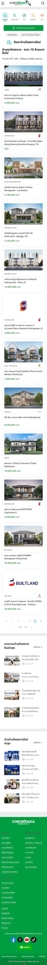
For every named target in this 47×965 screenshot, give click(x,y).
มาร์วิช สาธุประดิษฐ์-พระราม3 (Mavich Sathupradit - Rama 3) (20, 281)
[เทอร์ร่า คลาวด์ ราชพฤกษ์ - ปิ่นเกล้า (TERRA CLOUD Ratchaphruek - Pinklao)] (23, 582)
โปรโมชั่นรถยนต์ (7, 867)
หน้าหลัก (5, 908)
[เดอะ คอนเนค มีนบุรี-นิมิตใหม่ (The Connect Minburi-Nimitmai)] (23, 352)
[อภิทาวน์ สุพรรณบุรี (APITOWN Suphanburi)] (23, 490)
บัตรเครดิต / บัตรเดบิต (33, 842)
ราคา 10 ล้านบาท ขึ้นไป (30, 35)
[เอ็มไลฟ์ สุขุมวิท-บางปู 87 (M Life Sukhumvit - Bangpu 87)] (23, 214)
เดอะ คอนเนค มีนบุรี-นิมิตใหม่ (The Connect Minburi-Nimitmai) (23, 373)
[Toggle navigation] (2, 3)
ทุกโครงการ (12, 35)
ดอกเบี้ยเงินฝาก (31, 847)
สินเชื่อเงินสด (30, 838)
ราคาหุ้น (28, 857)
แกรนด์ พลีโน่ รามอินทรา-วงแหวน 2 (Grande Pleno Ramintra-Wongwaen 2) (23, 327)
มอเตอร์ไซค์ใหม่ (7, 847)
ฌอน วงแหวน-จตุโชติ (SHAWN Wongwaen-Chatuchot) (17, 557)
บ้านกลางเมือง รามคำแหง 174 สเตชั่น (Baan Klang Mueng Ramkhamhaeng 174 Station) (23, 143)
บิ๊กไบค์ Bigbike (7, 852)
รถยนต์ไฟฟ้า (6, 842)
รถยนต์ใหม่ (6, 838)
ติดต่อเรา (5, 928)
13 (41, 621)
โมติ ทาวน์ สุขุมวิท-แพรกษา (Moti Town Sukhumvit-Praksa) (21, 97)
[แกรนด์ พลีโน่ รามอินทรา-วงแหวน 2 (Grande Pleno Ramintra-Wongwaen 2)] (23, 306)
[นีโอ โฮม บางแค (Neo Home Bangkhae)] (23, 398)
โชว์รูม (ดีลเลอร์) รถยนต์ (10, 862)
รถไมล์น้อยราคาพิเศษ (9, 872)
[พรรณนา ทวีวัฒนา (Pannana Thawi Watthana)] (23, 444)
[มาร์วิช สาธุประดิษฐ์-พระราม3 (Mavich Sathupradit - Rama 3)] (23, 260)
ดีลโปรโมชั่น (6, 913)
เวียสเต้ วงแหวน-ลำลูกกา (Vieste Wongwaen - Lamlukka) (18, 189)
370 (20, 627)
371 (26, 627)
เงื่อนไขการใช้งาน (8, 918)
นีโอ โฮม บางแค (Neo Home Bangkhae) (22, 417)
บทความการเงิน (7, 857)
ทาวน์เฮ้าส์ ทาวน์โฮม (9, 902)
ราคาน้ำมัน (29, 862)
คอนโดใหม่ (5, 887)
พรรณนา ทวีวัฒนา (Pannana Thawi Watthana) (20, 465)
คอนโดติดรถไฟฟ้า (8, 892)
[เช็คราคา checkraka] (18, 3)
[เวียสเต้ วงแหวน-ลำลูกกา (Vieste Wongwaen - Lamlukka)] (23, 168)
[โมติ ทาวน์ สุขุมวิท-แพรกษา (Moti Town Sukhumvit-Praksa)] (23, 76)
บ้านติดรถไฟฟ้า (7, 897)
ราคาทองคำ (29, 852)
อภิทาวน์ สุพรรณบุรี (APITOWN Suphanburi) (18, 511)
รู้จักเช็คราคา (6, 923)
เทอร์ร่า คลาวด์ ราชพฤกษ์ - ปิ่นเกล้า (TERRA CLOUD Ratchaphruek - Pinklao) (23, 603)
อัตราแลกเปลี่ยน (31, 867)
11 (29, 621)
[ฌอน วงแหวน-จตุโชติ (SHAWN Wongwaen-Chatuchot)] (23, 536)
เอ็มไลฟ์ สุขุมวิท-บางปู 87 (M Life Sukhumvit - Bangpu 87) (18, 235)
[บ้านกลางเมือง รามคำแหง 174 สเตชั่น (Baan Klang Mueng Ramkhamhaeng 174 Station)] (23, 122)
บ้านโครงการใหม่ (8, 883)
